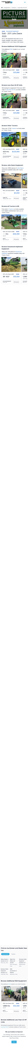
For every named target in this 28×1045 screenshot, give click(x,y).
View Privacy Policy (14, 1038)
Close (14, 1042)
